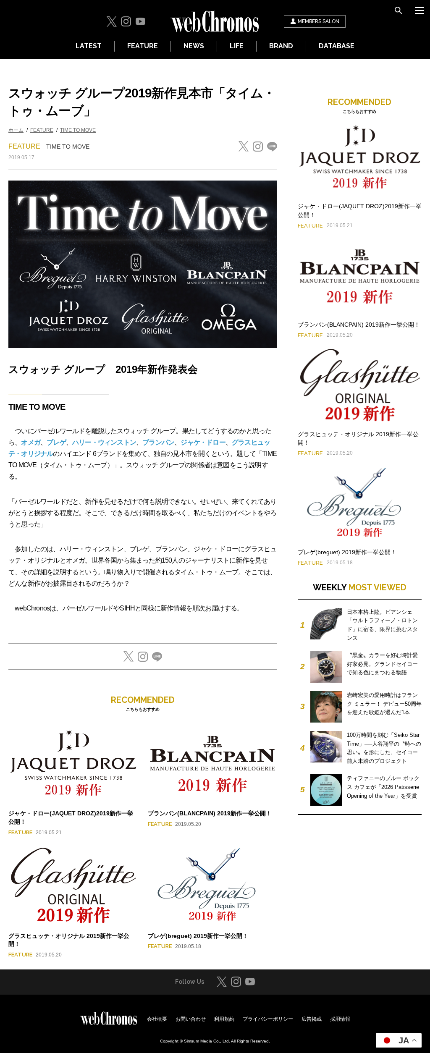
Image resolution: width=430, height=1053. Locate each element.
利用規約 (224, 1019)
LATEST (89, 46)
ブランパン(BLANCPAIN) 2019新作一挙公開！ (210, 813)
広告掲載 (312, 1019)
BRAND (281, 46)
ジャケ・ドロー (203, 442)
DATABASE (336, 46)
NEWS (194, 46)
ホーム (16, 130)
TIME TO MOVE (78, 130)
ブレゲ (56, 442)
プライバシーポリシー (268, 1019)
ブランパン (158, 442)
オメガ (30, 442)
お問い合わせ (191, 1019)
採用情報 (340, 1019)
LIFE (237, 46)
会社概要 (157, 1019)
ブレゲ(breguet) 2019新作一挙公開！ (198, 936)
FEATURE (142, 46)
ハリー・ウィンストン (104, 442)
